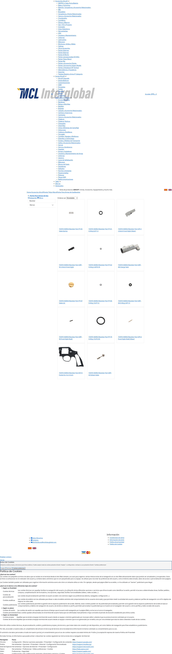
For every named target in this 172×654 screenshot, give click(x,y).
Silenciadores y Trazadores (67, 70)
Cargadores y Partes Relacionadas (69, 14)
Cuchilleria (61, 20)
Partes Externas (63, 50)
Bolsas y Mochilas (64, 104)
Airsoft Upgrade (63, 78)
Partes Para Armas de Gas (65, 192)
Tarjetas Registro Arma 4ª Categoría (70, 74)
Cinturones (62, 130)
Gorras (60, 145)
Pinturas (61, 175)
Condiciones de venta (117, 538)
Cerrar (2, 560)
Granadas (61, 27)
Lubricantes (62, 40)
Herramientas (63, 31)
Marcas (57, 184)
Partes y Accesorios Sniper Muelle (69, 66)
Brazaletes (61, 12)
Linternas (61, 38)
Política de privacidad (117, 542)
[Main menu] (51, 94)
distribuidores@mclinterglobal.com (44, 542)
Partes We (61, 61)
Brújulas (61, 108)
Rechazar (9, 568)
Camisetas (61, 115)
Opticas (60, 46)
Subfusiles (61, 96)
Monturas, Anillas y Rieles (66, 44)
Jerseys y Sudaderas (65, 151)
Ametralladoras (63, 81)
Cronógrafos (62, 18)
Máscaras (61, 42)
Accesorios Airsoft (61, 1)
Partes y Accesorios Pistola (67, 63)
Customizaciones (64, 83)
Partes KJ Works (63, 55)
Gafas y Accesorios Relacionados (69, 143)
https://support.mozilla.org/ (81, 644)
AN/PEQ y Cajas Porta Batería (68, 3)
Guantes (61, 149)
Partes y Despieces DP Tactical (68, 68)
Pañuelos (61, 169)
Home (29, 192)
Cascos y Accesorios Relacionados (69, 16)
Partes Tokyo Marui (64, 59)
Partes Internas (63, 53)
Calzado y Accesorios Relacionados (70, 111)
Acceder (148, 94)
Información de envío (117, 540)
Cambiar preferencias (19, 568)
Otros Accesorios (64, 48)
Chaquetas (61, 123)
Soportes (61, 72)
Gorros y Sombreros (65, 147)
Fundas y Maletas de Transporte (69, 141)
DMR (60, 85)
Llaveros (61, 158)
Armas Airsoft (60, 76)
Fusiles (60, 89)
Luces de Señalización (65, 160)
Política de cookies (116, 544)
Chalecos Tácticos (64, 121)
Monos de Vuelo (63, 164)
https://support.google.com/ (82, 642)
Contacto (35, 540)
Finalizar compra (5, 557)
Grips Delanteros (64, 29)
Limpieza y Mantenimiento (67, 35)
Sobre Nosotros (37, 538)
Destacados (59, 186)
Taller (57, 181)
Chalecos (61, 119)
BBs (59, 10)
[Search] (153, 94)
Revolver (77, 192)
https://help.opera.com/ (80, 649)
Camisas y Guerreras (65, 113)
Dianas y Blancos (64, 23)
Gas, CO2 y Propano (65, 25)
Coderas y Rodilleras (65, 132)
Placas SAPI (62, 177)
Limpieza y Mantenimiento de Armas (70, 154)
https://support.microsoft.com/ (83, 647)
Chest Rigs (61, 126)
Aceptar (3, 568)
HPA (59, 33)
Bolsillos (61, 106)
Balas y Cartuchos (64, 5)
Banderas (61, 102)
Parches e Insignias (64, 171)
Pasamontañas (63, 173)
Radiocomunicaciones (65, 179)
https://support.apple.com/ (81, 651)
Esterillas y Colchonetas (66, 139)
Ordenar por (62, 198)
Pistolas (61, 91)
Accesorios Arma (64, 100)
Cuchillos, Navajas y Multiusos (68, 136)
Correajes (61, 134)
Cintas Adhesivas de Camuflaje (68, 128)
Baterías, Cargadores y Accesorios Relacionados (74, 8)
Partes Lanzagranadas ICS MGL (68, 57)
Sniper (60, 93)
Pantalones (62, 166)
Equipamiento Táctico (62, 98)
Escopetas (61, 87)
